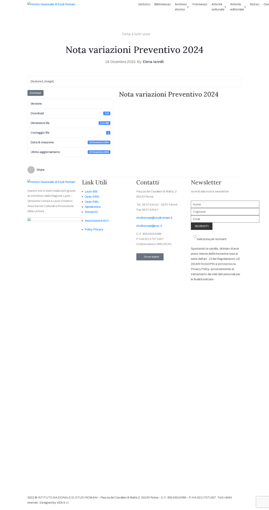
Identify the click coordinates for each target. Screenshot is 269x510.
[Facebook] (85, 239)
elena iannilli (153, 62)
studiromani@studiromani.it (154, 217)
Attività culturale (218, 7)
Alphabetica (93, 206)
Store (254, 4)
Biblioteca (161, 4)
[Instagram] (99, 239)
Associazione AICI (97, 220)
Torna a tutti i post (136, 34)
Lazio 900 (91, 191)
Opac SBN (92, 196)
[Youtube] (92, 239)
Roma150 (91, 211)
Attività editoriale (237, 7)
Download (35, 93)
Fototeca (199, 4)
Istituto (143, 4)
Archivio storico (181, 7)
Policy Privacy (94, 229)
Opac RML (92, 201)
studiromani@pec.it (149, 225)
